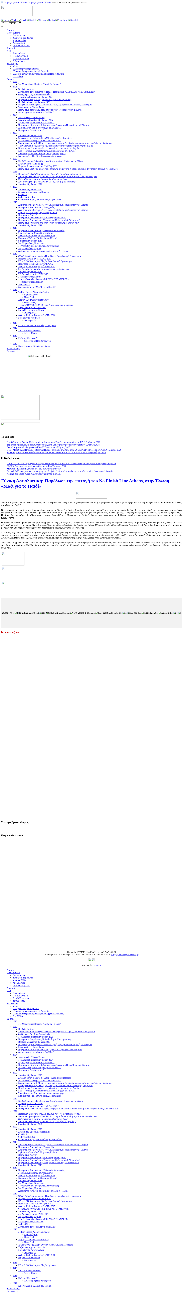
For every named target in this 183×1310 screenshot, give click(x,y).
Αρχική (10, 30)
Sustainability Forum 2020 (30, 189)
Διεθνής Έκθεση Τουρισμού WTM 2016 (36, 315)
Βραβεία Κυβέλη (26, 89)
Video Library (13, 348)
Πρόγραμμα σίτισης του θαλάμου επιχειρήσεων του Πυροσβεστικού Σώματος (54, 125)
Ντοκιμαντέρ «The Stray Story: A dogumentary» (40, 156)
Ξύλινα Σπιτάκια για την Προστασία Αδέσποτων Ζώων (43, 179)
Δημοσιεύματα (30, 294)
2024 (15, 115)
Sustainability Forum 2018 (30, 241)
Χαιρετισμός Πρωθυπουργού (37, 341)
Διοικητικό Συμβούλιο (23, 38)
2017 (15, 253)
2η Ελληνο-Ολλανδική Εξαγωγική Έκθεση (37, 212)
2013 (15, 336)
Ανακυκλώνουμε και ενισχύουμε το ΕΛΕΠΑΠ (39, 128)
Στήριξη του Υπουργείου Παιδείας (33, 192)
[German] (41, 20)
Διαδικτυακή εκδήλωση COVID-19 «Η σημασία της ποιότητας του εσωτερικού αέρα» (57, 176)
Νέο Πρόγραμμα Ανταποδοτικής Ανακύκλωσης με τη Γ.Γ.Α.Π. (46, 151)
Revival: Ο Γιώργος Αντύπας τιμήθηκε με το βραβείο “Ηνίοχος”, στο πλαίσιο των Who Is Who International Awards (60, 471)
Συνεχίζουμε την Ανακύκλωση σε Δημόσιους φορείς (42, 153)
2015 (15, 323)
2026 (15, 81)
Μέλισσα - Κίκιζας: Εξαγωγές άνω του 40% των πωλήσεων (34, 468)
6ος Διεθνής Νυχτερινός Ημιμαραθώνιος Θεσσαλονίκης (43, 269)
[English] (31, 20)
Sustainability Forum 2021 (30, 184)
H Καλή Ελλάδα (20, 56)
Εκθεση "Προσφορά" (28, 338)
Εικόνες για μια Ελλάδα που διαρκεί (34, 346)
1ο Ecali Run (24, 284)
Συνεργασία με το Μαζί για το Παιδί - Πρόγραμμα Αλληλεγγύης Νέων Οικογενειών (56, 92)
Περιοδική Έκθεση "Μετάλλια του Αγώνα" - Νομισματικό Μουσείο (49, 174)
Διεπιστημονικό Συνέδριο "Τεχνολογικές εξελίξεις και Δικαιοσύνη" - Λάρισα (53, 205)
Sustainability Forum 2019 (30, 225)
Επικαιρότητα (19, 53)
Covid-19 (22, 194)
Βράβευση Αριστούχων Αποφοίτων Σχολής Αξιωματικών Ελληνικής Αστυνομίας (55, 104)
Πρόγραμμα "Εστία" (27, 215)
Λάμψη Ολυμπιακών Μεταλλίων (33, 300)
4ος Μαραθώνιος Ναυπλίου (30, 282)
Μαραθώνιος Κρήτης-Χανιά (31, 310)
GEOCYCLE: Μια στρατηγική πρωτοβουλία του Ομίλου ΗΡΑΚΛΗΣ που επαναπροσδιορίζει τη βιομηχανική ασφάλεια (61, 463)
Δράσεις (10, 79)
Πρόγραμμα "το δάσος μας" (31, 130)
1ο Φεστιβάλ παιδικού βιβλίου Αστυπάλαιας (38, 246)
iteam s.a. (97, 965)
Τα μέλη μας (12, 63)
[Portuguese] (61, 20)
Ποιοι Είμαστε (13, 33)
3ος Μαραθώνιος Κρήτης (29, 248)
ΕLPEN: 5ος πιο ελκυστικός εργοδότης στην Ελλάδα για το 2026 (36, 466)
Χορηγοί (11, 48)
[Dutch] (22, 20)
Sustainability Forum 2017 (30, 271)
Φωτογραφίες (30, 312)
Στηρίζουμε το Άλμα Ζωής (30, 163)
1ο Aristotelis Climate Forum (31, 117)
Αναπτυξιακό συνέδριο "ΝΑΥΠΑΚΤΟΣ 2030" (39, 140)
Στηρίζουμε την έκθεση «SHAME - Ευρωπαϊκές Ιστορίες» (45, 138)
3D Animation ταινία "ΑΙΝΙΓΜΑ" (33, 274)
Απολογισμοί (19, 43)
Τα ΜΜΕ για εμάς (21, 58)
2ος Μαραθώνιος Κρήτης (29, 276)
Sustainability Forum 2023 (30, 135)
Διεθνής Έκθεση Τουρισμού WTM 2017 (36, 266)
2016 (15, 289)
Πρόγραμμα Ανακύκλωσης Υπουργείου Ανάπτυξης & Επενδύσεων (48, 223)
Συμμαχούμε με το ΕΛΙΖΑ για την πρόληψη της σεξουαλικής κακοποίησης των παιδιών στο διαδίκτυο (65, 143)
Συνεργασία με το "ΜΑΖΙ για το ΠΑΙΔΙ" (37, 287)
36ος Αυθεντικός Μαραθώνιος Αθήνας (35, 233)
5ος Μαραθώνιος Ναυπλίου (30, 243)
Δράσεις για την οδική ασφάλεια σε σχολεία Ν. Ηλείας (43, 251)
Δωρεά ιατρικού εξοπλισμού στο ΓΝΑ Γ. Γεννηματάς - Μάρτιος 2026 (38, 447)
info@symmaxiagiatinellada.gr (124, 954)
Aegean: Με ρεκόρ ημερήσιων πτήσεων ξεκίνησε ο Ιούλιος (34, 474)
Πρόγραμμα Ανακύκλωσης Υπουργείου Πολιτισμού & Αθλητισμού (49, 220)
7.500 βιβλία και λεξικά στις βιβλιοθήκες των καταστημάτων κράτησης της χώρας (55, 146)
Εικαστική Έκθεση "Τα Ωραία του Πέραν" (37, 238)
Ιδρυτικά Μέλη (19, 40)
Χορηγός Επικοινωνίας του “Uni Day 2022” (38, 166)
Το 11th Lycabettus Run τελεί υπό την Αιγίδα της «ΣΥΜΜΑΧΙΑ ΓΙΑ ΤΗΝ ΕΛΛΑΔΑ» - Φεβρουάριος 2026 (56, 452)
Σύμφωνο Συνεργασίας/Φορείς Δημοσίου (31, 71)
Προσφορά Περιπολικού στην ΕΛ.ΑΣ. (35, 264)
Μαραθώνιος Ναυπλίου (29, 318)
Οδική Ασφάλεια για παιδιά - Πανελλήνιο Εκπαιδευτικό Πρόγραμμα (49, 256)
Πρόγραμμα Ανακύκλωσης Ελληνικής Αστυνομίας (41, 230)
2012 (15, 343)
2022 (15, 158)
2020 (15, 187)
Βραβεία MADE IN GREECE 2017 (34, 258)
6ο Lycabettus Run (26, 197)
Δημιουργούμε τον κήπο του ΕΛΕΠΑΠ (36, 112)
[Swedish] (73, 20)
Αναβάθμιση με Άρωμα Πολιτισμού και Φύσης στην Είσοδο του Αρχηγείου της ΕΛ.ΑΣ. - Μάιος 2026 (53, 442)
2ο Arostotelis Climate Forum (31, 107)
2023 (15, 133)
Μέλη (15, 66)
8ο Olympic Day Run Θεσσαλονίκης (35, 94)
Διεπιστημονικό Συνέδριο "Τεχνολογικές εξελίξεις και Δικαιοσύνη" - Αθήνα (52, 210)
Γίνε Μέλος (18, 76)
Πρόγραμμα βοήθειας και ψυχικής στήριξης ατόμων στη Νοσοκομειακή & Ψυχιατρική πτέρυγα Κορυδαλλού (68, 169)
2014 (15, 328)
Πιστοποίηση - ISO (21, 45)
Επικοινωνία (12, 351)
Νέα (9, 51)
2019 (15, 202)
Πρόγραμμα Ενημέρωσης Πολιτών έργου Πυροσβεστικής (44, 99)
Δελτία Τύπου (19, 61)
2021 (15, 171)
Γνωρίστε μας (19, 35)
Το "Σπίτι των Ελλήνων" (29, 330)
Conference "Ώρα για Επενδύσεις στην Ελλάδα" (40, 199)
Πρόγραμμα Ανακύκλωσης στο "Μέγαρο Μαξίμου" (42, 217)
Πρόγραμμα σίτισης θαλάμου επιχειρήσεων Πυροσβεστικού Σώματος (50, 110)
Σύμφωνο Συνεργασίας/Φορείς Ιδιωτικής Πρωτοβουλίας (38, 74)
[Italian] (51, 20)
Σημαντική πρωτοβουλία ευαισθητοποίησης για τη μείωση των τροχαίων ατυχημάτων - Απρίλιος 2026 (53, 445)
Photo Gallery (30, 297)
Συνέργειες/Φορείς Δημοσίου (26, 68)
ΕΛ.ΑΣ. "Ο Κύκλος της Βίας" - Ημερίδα (37, 325)
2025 (15, 86)
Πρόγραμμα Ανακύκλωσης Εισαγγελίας (36, 207)
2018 (15, 228)
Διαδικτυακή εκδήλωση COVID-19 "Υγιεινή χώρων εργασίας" (47, 181)
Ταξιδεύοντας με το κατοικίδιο (32, 307)
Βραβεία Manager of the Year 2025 (34, 102)
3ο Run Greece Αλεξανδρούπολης (33, 292)
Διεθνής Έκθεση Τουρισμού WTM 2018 (36, 235)
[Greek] (5, 20)
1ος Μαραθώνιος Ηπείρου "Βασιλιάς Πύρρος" (39, 84)
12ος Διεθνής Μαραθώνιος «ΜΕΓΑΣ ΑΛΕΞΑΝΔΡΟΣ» (43, 279)
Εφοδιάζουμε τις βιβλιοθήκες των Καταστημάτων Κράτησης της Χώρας (50, 161)
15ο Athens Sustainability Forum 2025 (35, 97)
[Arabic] (14, 20)
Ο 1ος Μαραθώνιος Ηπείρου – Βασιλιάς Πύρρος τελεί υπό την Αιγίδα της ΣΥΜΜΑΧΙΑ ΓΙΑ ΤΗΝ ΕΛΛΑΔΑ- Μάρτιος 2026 (65, 450)
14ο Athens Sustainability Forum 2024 (35, 120)
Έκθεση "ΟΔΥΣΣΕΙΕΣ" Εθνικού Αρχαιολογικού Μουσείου (45, 305)
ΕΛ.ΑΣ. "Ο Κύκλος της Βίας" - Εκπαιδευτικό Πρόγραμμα (45, 261)
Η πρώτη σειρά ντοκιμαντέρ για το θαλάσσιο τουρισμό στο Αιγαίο (48, 148)
